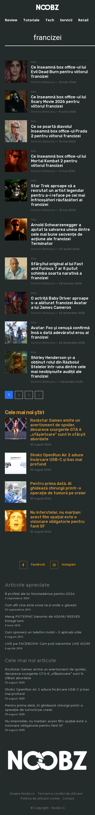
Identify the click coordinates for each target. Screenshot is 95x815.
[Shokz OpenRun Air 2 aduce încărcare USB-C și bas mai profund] (15, 463)
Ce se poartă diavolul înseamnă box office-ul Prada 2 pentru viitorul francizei (59, 131)
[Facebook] (23, 565)
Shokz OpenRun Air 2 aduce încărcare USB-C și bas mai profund (56, 459)
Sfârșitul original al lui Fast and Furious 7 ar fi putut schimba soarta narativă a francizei (57, 271)
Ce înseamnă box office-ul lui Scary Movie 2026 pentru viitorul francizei (58, 102)
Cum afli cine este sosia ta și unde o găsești (40, 605)
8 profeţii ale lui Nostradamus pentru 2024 (40, 594)
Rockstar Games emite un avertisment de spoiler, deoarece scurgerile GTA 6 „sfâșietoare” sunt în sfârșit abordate (58, 429)
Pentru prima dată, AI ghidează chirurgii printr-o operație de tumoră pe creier (58, 488)
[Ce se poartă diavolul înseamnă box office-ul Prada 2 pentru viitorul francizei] (16, 131)
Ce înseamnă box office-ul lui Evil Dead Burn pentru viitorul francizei (59, 72)
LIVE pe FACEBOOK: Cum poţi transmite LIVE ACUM (47, 643)
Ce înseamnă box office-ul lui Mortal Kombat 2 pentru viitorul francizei (58, 161)
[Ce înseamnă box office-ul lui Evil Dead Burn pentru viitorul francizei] (16, 72)
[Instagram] (54, 565)
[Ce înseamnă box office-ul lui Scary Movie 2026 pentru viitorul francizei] (16, 102)
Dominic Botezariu (43, 82)
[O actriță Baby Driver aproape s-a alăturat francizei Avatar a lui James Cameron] (16, 303)
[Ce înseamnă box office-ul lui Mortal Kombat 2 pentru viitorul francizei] (16, 161)
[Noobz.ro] (47, 7)
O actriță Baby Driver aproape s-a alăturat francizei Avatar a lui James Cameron (59, 303)
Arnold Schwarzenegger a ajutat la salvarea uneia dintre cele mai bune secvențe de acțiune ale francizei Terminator (60, 234)
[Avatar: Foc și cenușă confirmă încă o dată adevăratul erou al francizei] (16, 332)
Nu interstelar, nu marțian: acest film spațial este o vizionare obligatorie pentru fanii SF (57, 519)
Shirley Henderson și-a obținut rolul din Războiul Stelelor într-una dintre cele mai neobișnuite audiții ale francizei (58, 367)
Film (34, 62)
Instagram (69, 564)
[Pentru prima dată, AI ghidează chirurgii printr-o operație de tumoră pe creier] (15, 492)
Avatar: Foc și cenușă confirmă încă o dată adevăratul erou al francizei (60, 332)
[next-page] (39, 395)
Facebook (38, 564)
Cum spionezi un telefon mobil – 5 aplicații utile (43, 632)
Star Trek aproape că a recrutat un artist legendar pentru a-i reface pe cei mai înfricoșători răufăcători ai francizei (58, 195)
